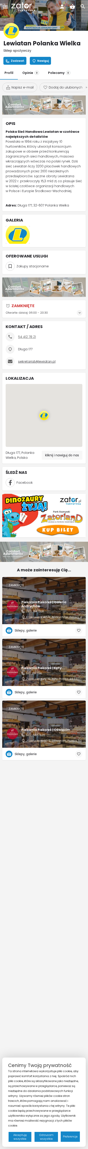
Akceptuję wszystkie (20, 1137)
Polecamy (58, 73)
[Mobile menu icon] (5, 6)
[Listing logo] (11, 31)
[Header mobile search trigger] (83, 6)
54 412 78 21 (27, 337)
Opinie (30, 73)
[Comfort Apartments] (44, 104)
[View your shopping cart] (72, 6)
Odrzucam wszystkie (46, 1137)
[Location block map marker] (44, 415)
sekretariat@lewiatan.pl (37, 361)
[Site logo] (23, 6)
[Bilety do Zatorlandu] (44, 515)
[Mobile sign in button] (62, 6)
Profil (9, 73)
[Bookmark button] (78, 630)
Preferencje (70, 1136)
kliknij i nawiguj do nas (62, 455)
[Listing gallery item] (18, 235)
